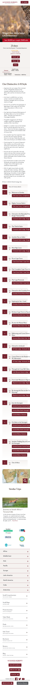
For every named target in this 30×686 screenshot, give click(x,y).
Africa (5, 551)
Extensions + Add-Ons (20, 74)
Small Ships (6, 603)
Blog (8, 654)
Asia (4, 561)
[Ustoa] (8, 537)
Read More (15, 520)
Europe (5, 570)
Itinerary (6, 70)
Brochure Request (22, 683)
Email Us (14, 674)
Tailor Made (8, 617)
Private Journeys (7, 610)
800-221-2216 (7, 683)
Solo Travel (8, 632)
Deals (8, 625)
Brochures (7, 639)
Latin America (7, 575)
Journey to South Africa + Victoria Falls (13, 510)
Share (15, 61)
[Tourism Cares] (21, 545)
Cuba (5, 585)
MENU (25, 2)
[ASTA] (8, 545)
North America (8, 580)
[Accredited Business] (21, 530)
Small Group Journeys (9, 596)
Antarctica (6, 590)
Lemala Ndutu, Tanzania (19, 414)
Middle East (7, 556)
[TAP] (21, 538)
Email (15, 57)
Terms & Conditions (15, 665)
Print (15, 65)
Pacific (5, 566)
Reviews (9, 647)
